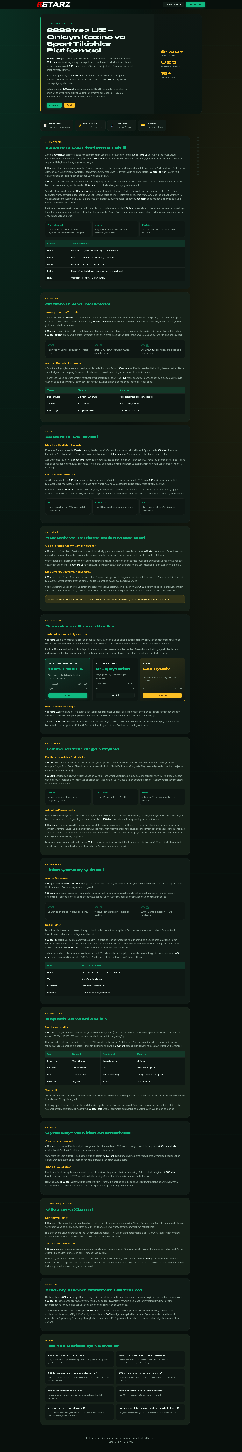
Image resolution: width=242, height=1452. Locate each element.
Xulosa (198, 171)
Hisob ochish (195, 4)
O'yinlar (198, 154)
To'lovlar (198, 161)
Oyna (198, 164)
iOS (198, 144)
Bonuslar (198, 151)
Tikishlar (198, 157)
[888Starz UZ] (54, 4)
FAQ (198, 174)
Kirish (69, 105)
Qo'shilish (162, 695)
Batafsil (115, 695)
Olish (67, 695)
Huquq (198, 147)
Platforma (198, 137)
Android (198, 141)
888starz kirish (174, 4)
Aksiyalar (54, 105)
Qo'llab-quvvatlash (198, 167)
